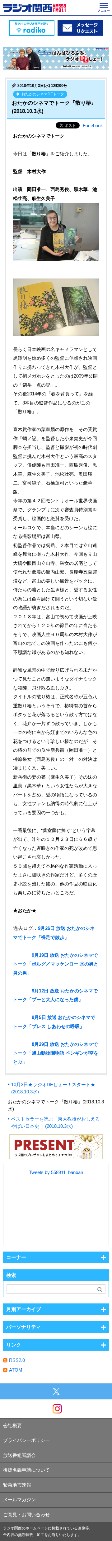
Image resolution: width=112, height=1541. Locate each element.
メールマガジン (19, 1499)
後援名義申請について (26, 1470)
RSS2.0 (17, 1360)
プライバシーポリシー (26, 1440)
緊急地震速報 (17, 1485)
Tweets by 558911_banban (56, 1172)
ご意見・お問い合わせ (26, 1514)
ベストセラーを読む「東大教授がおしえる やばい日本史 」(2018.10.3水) (55, 1122)
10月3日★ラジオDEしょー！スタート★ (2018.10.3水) (53, 1088)
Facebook (93, 125)
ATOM (15, 1370)
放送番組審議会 (19, 1455)
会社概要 (12, 1425)
